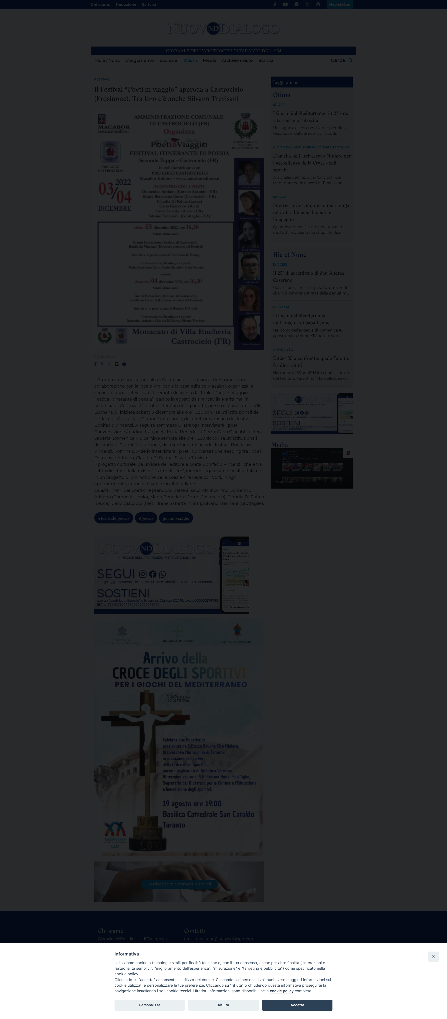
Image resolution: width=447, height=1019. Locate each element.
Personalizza (149, 1005)
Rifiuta (223, 1005)
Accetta (297, 1005)
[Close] (433, 957)
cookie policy (282, 991)
